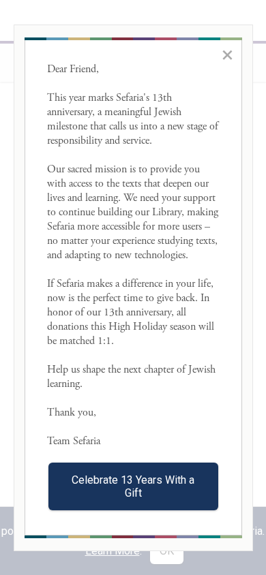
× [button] (227, 54)
